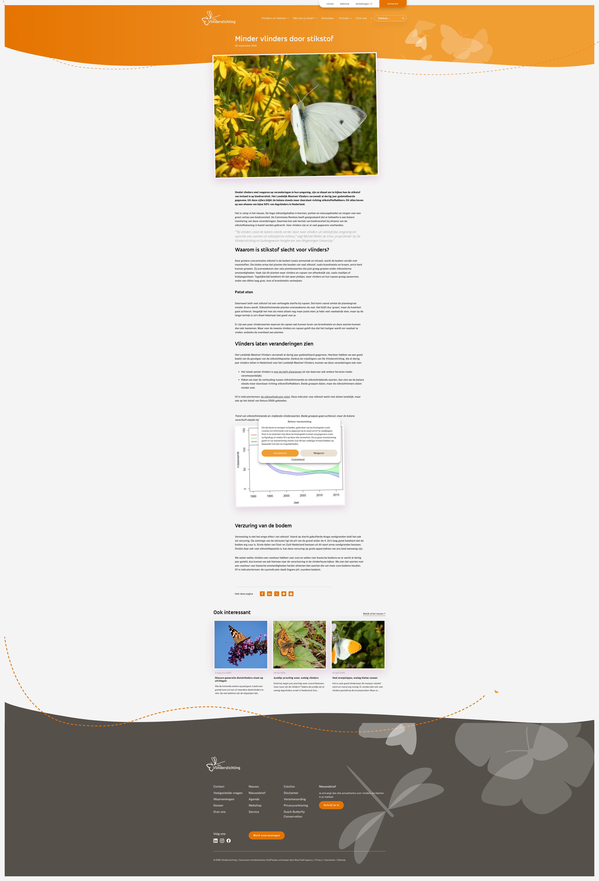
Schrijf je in (331, 805)
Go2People (272, 860)
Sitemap (341, 860)
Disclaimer (329, 860)
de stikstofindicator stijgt (275, 396)
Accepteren (280, 453)
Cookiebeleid (297, 459)
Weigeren (319, 453)
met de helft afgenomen (288, 371)
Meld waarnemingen (266, 835)
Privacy (318, 860)
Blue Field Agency (304, 860)
